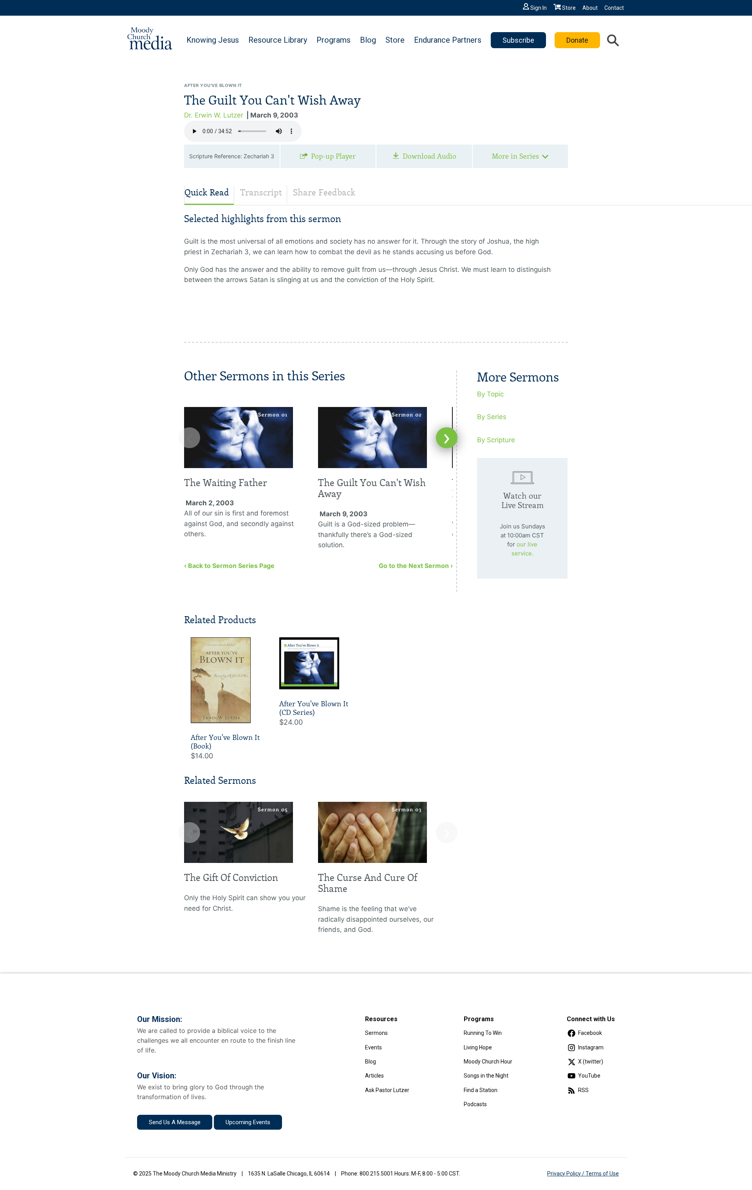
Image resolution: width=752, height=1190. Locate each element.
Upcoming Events (248, 1122)
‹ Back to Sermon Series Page (229, 566)
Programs (333, 40)
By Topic (490, 394)
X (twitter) (590, 1061)
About (590, 8)
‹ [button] (189, 437)
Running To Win (483, 1033)
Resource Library (277, 40)
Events (373, 1047)
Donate (577, 40)
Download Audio (429, 156)
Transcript (261, 192)
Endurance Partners (447, 40)
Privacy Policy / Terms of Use (583, 1173)
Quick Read (206, 192)
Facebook (590, 1033)
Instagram (591, 1047)
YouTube (589, 1075)
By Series (491, 417)
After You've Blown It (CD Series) (313, 708)
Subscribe (518, 40)
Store (569, 8)
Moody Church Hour (488, 1061)
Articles (374, 1075)
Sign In (538, 8)
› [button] (446, 437)
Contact (614, 8)
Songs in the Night (486, 1075)
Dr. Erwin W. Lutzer (213, 115)
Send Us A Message (175, 1122)
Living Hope (478, 1047)
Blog (368, 40)
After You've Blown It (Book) (225, 742)
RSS (583, 1090)
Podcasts (475, 1104)
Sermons (376, 1033)
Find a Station (480, 1090)
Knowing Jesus (212, 40)
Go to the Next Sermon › (416, 566)
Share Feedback (324, 192)
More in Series (515, 156)
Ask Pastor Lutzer (387, 1090)
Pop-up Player (333, 156)
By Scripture (496, 440)
